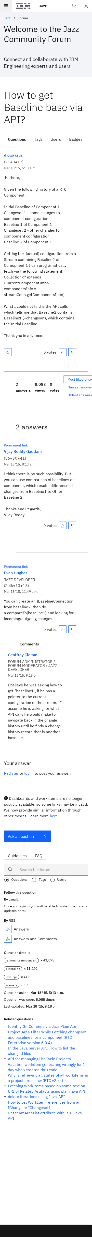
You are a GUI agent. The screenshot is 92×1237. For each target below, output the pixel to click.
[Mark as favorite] (8, 352)
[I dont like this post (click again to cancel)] (72, 352)
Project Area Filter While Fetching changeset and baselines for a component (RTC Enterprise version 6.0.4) (47, 1037)
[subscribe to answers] (8, 929)
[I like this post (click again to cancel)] (62, 352)
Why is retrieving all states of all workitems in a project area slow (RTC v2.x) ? (48, 1078)
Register (11, 773)
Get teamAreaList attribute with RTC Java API (45, 1115)
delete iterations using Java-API (36, 1096)
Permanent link (16, 445)
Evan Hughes (15, 572)
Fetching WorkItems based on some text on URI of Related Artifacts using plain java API (46, 1088)
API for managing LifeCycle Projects (39, 1058)
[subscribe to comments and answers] (8, 939)
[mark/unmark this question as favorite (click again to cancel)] (8, 352)
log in (29, 773)
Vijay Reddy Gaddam (23, 451)
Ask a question (21, 836)
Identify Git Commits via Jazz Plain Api (42, 1026)
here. (54, 815)
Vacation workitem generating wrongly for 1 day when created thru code (46, 1067)
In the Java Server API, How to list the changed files (41, 1051)
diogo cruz (13, 155)
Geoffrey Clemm (22, 654)
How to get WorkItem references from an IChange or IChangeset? (44, 1105)
